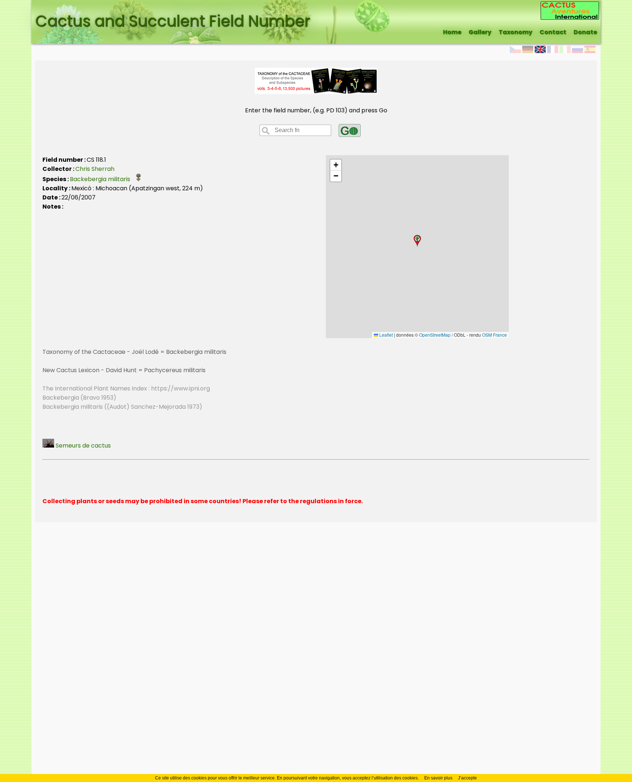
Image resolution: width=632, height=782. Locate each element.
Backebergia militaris (102, 179)
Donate (585, 32)
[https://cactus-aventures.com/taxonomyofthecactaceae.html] (316, 92)
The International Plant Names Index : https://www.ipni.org (126, 388)
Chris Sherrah (94, 169)
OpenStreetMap (435, 335)
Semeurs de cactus (82, 445)
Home (452, 32)
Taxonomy (515, 32)
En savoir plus (438, 778)
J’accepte (467, 778)
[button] (417, 241)
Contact (552, 32)
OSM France (494, 335)
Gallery (480, 32)
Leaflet (385, 335)
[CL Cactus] (570, 6)
